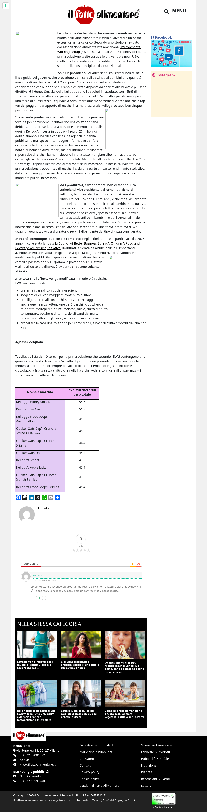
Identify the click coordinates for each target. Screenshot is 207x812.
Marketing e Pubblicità (96, 752)
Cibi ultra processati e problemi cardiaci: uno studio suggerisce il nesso (80, 665)
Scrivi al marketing (33, 776)
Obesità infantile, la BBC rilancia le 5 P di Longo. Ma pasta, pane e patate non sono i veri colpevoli (124, 667)
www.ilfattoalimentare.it (38, 764)
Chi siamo (87, 758)
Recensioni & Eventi (155, 779)
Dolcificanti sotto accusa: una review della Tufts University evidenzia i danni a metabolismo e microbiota (36, 715)
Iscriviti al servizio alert (96, 745)
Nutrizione (149, 765)
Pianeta (146, 772)
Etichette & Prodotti (155, 752)
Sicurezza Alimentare (156, 745)
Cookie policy (89, 779)
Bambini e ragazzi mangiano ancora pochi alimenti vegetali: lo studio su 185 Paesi (124, 714)
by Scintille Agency (162, 807)
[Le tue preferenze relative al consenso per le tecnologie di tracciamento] (6, 6)
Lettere (146, 785)
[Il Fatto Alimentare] (103, 14)
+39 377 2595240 (32, 781)
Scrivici (25, 760)
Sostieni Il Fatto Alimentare (99, 785)
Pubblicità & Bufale (155, 758)
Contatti (85, 765)
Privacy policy (89, 772)
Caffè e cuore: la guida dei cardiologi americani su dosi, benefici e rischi (79, 714)
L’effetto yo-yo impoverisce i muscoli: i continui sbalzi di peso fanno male (35, 665)
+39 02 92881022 (32, 755)
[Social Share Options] (155, 112)
